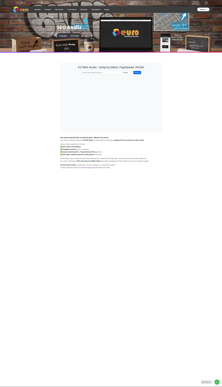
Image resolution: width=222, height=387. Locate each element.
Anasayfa (63, 36)
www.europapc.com (88, 167)
